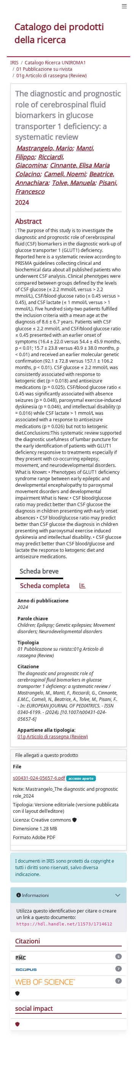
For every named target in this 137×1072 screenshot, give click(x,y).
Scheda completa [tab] (45, 585)
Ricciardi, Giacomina (39, 161)
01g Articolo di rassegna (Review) (51, 75)
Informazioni (35, 895)
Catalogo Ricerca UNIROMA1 (55, 62)
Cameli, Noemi (64, 174)
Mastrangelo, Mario (44, 148)
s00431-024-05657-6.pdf (39, 778)
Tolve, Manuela (73, 182)
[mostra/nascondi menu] (124, 6)
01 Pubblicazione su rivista (44, 69)
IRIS (14, 62)
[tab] (83, 586)
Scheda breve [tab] (39, 571)
